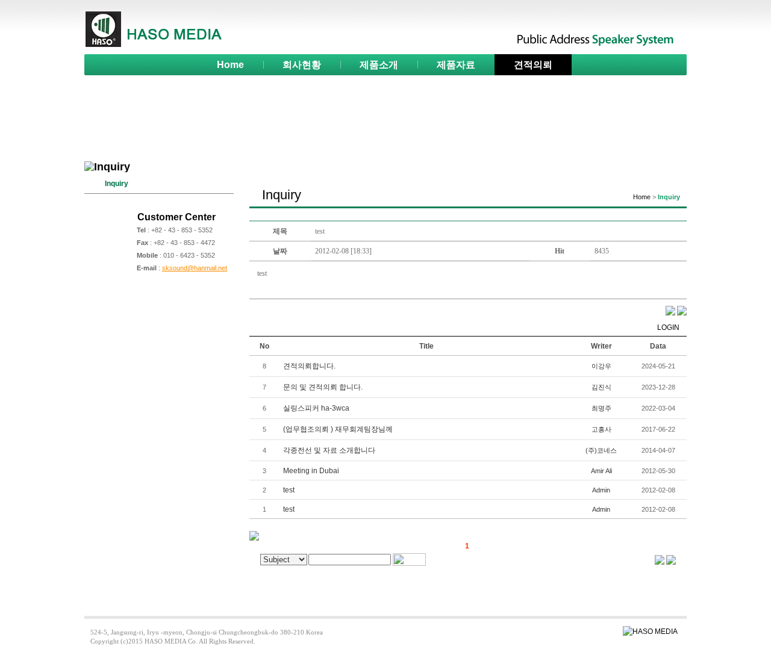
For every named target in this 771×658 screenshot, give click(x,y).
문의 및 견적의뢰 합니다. (323, 387)
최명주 (601, 408)
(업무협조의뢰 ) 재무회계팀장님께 (338, 429)
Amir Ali (601, 470)
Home (230, 65)
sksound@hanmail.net (194, 268)
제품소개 (379, 65)
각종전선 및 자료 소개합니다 (329, 450)
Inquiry (116, 183)
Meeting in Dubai (311, 471)
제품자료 (456, 65)
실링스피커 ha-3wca (316, 408)
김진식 (601, 387)
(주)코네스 (601, 450)
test (289, 490)
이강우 (601, 366)
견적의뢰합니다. (309, 366)
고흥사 (601, 429)
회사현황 (301, 65)
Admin (601, 490)
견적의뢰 (533, 65)
